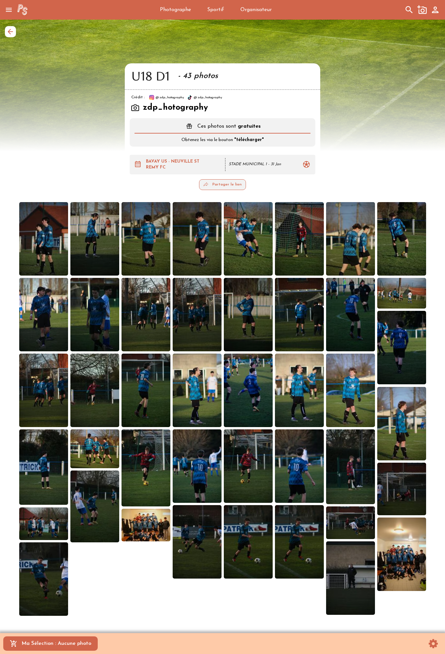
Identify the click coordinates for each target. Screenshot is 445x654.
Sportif (215, 9)
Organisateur (256, 9)
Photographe (175, 9)
